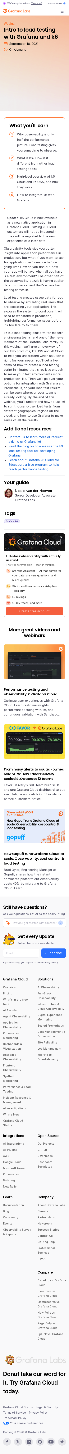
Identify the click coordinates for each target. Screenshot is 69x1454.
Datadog (9, 1180)
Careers (43, 1211)
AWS (6, 1155)
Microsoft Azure (14, 1168)
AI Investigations (14, 1108)
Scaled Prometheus (51, 1025)
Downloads (45, 1155)
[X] (18, 1441)
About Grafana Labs (51, 1205)
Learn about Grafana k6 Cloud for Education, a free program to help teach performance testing (33, 464)
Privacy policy (49, 962)
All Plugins (10, 1149)
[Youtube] (51, 1441)
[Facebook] (7, 1441)
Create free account (34, 611)
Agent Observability (16, 1016)
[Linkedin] (29, 1441)
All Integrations (13, 1143)
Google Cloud (12, 1162)
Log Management (49, 1048)
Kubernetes (11, 1174)
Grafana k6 (12, 521)
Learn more (55, 3)
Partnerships (46, 1217)
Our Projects (46, 1143)
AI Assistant (11, 1010)
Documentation (13, 1205)
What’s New (11, 1114)
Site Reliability (47, 1042)
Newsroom (45, 1223)
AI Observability (48, 987)
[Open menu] (62, 11)
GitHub (42, 1149)
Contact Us (45, 1235)
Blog (6, 1211)
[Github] (40, 1441)
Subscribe (53, 953)
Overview (9, 987)
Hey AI (42, 1258)
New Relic (9, 1186)
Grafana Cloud (38, 1382)
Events (7, 1223)
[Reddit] (62, 1441)
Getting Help (46, 1241)
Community (10, 1217)
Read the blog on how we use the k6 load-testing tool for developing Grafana (35, 450)
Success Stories (48, 1229)
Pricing (7, 993)
